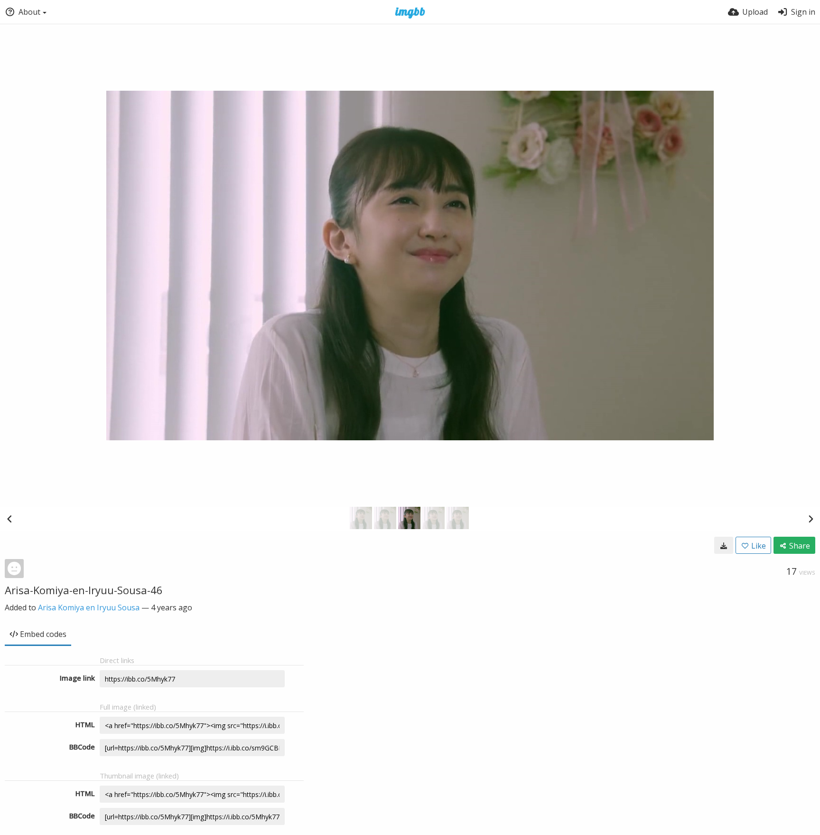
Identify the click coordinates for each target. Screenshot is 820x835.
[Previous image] (9, 518)
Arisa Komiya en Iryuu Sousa (89, 607)
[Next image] (810, 518)
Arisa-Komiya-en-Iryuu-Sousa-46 (84, 590)
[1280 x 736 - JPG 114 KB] (723, 545)
